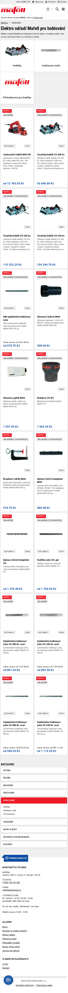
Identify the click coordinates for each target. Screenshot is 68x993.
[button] (49, 9)
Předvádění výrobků (11, 943)
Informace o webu (44, 985)
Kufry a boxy (10, 829)
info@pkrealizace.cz (11, 890)
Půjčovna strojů (9, 939)
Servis (5, 927)
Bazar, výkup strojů (11, 947)
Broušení (8, 785)
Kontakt (63, 2)
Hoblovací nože (9, 811)
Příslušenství (9, 814)
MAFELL (4, 23)
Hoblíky (6, 807)
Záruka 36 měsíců (10, 951)
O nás (5, 964)
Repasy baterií (8, 935)
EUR (28, 2)
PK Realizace (38, 18)
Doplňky (7, 844)
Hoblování (9, 800)
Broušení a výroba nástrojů (14, 931)
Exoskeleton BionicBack (16, 837)
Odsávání (8, 822)
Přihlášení (52, 2)
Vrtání (6, 770)
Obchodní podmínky (25, 985)
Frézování (8, 793)
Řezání (6, 778)
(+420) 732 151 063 (11, 882)
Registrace (39, 2)
